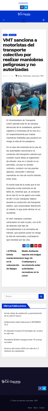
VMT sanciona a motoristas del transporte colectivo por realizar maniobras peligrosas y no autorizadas (23, 54)
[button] (43, 20)
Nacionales (12, 35)
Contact (42, 408)
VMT (42, 76)
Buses (20, 76)
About (36, 408)
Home (5, 35)
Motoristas (27, 76)
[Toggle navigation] (23, 20)
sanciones (35, 76)
